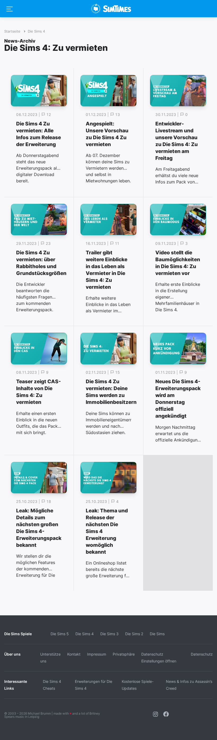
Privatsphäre (124, 654)
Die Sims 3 (109, 633)
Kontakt (73, 654)
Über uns (12, 654)
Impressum (96, 654)
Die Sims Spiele (18, 633)
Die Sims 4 (36, 31)
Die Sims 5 (60, 633)
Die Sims (157, 633)
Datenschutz (202, 654)
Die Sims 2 (134, 633)
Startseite (12, 31)
